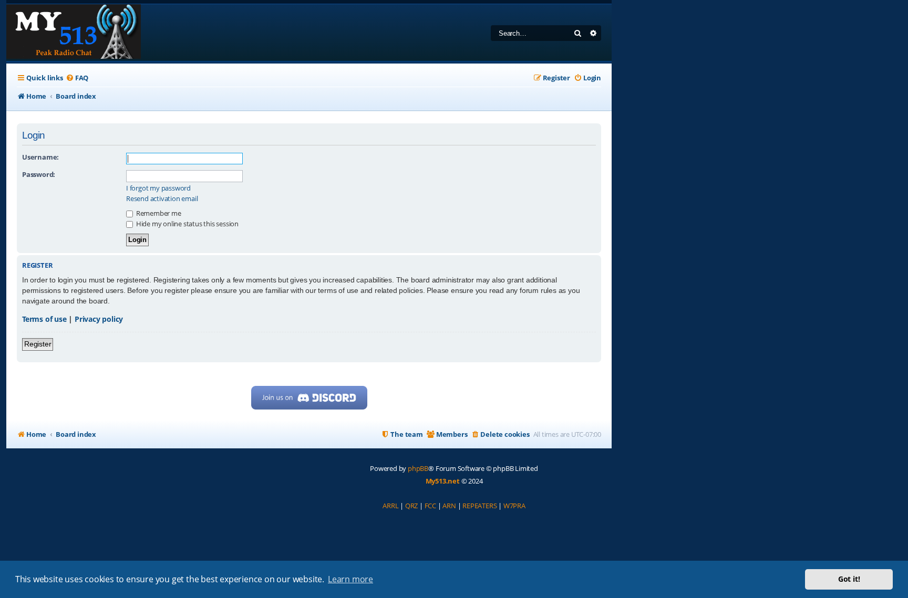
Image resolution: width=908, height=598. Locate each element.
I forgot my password (158, 188)
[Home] (73, 32)
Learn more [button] (350, 579)
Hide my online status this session (187, 223)
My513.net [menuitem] (443, 481)
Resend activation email (162, 198)
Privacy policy (99, 319)
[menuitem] (77, 78)
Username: (40, 157)
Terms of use (44, 319)
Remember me (158, 213)
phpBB (418, 468)
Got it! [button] (849, 579)
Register (37, 344)
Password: (38, 174)
